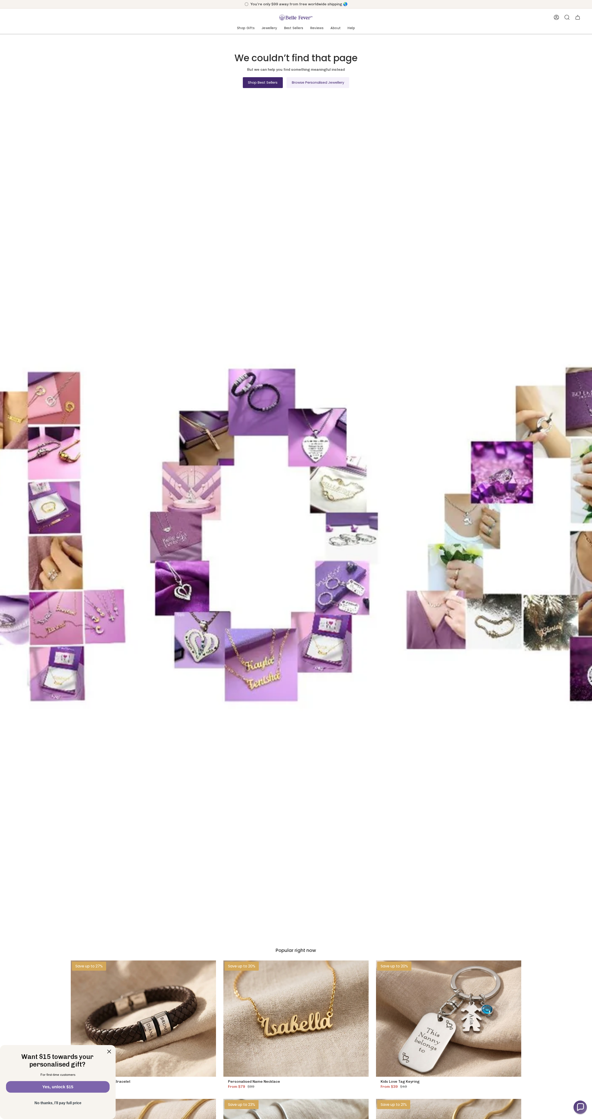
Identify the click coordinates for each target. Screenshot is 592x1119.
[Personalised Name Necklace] (296, 1018)
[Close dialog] (109, 1051)
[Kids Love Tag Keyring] (448, 1018)
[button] (246, 28)
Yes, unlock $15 (57, 1087)
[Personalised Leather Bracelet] (143, 1018)
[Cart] (577, 17)
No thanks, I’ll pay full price (57, 1103)
